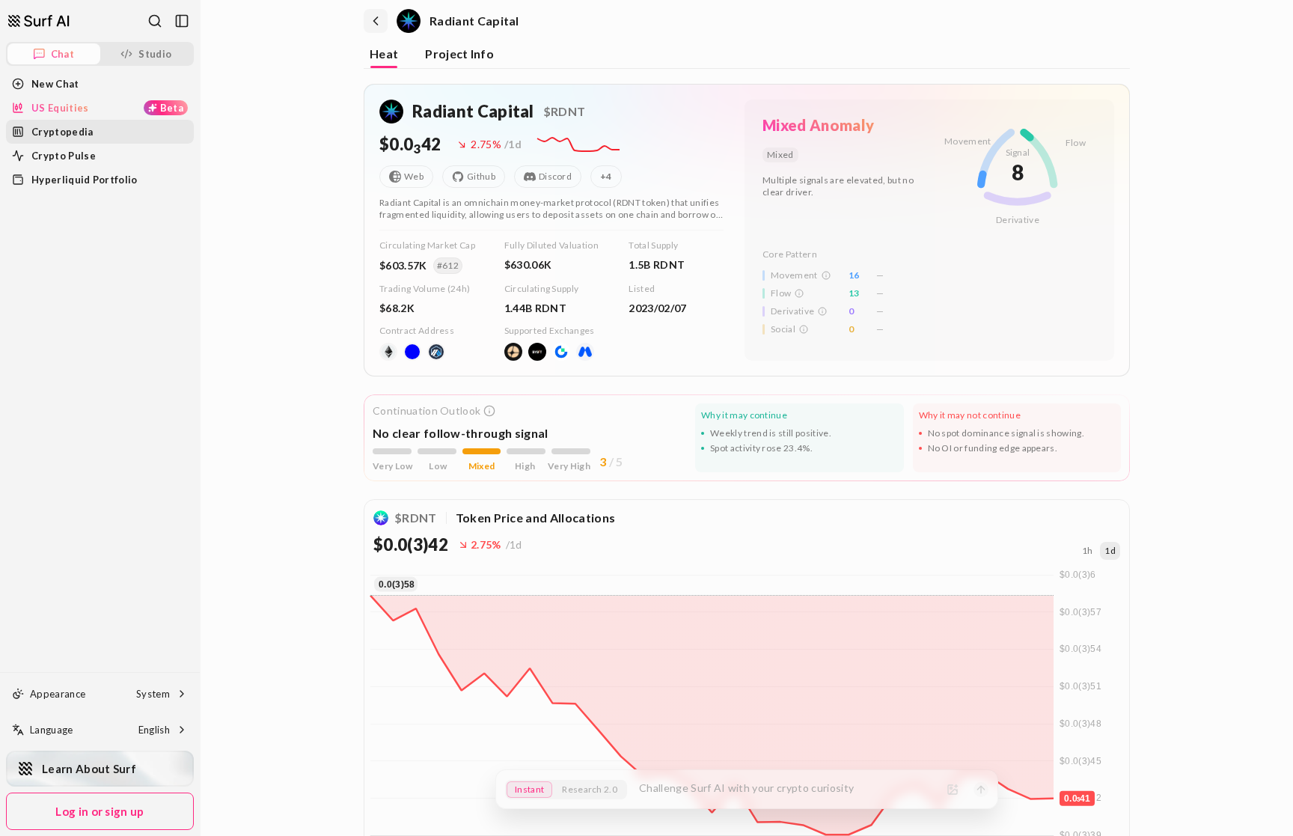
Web (414, 176)
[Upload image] (953, 790)
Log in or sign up (99, 811)
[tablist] (747, 55)
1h (1087, 550)
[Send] (980, 789)
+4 (606, 176)
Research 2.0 (589, 789)
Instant (529, 789)
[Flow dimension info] (799, 293)
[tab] (384, 55)
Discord (555, 176)
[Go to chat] (38, 21)
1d (1110, 550)
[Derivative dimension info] (822, 311)
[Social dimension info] (803, 329)
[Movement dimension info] (826, 275)
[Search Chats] (155, 21)
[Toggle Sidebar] (200, 418)
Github (481, 176)
